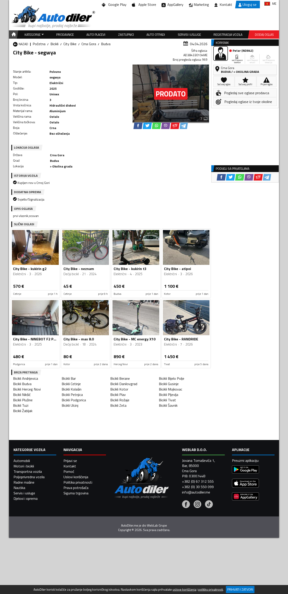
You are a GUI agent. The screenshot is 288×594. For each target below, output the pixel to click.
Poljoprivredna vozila (29, 477)
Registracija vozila (228, 34)
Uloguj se (249, 4)
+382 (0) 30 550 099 (198, 486)
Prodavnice (65, 34)
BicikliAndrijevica (25, 378)
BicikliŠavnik (168, 405)
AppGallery (174, 4)
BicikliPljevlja (168, 394)
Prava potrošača (75, 487)
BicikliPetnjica (72, 394)
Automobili (22, 460)
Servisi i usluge (189, 34)
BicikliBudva (22, 383)
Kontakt (226, 4)
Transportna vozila (28, 471)
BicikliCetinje (71, 383)
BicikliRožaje (119, 400)
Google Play (116, 4)
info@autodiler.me (196, 492)
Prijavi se (70, 460)
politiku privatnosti (210, 589)
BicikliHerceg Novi (27, 389)
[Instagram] (197, 504)
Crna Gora (88, 44)
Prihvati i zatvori (240, 589)
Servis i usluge (24, 493)
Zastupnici (126, 34)
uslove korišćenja (184, 589)
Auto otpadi (155, 34)
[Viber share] (165, 126)
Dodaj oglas (264, 34)
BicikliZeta (118, 405)
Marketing (201, 4)
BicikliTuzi (20, 405)
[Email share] (175, 126)
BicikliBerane (120, 378)
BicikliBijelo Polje (171, 378)
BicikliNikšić (22, 394)
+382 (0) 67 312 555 (198, 481)
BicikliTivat (167, 400)
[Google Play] (245, 470)
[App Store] (245, 484)
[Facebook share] (138, 126)
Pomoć (68, 471)
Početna (39, 44)
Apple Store (146, 4)
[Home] (13, 34)
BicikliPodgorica (74, 400)
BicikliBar (69, 378)
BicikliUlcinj (70, 405)
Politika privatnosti (77, 482)
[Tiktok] (209, 504)
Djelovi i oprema (26, 498)
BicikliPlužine (23, 400)
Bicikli (54, 44)
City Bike (69, 44)
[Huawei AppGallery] (245, 497)
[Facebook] (186, 504)
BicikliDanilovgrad (123, 383)
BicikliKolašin (71, 389)
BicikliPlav (118, 394)
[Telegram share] (183, 126)
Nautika (19, 487)
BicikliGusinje (169, 383)
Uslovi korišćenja (75, 477)
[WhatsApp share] (156, 126)
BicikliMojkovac (170, 389)
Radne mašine (24, 482)
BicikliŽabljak (22, 410)
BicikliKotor (119, 389)
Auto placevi (95, 34)
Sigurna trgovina (75, 493)
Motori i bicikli (24, 466)
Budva (105, 44)
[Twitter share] (147, 126)
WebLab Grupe (157, 525)
